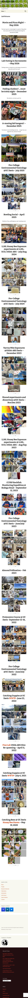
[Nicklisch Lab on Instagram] (3, 910)
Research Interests (5, 888)
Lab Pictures (3, 895)
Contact (3, 899)
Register (4, 989)
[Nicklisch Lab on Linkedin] (7, 910)
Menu (2, 11)
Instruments (3, 893)
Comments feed (6, 995)
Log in (4, 991)
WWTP (12, 698)
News (2, 884)
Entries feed (5, 993)
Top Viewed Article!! (7, 968)
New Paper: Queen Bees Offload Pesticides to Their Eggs (8, 955)
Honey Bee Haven (11, 822)
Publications (3, 891)
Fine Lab (7, 745)
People (2, 886)
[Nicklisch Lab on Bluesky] (11, 910)
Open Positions (4, 897)
